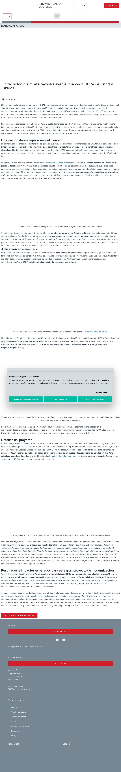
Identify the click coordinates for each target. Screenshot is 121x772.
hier (106, 383)
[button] (57, 16)
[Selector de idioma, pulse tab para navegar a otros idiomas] (79, 5)
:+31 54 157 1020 (23, 689)
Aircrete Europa (15, 670)
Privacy (13, 736)
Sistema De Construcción (20, 726)
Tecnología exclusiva (18, 712)
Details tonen (101, 392)
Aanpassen (59, 399)
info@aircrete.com (16, 686)
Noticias (14, 721)
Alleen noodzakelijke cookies (26, 399)
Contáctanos (15, 731)
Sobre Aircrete (16, 707)
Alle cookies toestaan (95, 399)
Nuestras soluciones (18, 717)
